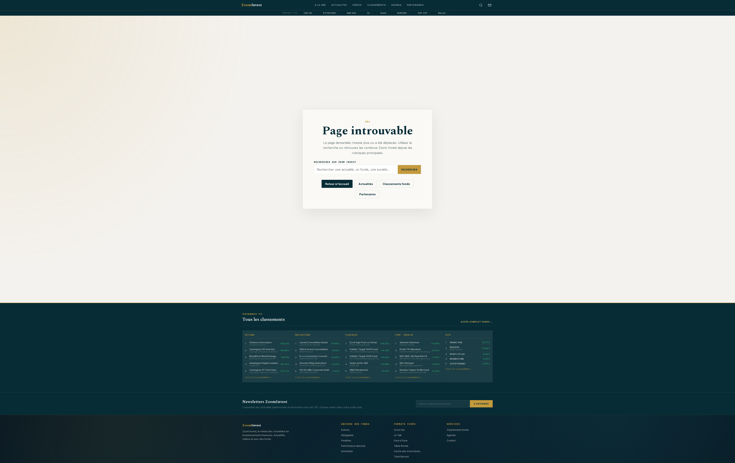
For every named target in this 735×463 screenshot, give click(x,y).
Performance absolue (353, 446)
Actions (345, 430)
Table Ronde (401, 446)
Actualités (339, 5)
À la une (320, 5)
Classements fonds (396, 184)
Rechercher (409, 169)
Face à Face (401, 440)
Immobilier (347, 451)
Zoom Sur (399, 430)
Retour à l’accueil (337, 184)
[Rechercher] (481, 5)
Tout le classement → (259, 377)
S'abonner (481, 403)
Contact (451, 440)
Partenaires (415, 5)
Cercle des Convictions (407, 451)
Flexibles (346, 440)
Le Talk (398, 435)
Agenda (396, 5)
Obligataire (347, 435)
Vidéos (357, 5)
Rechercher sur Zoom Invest (335, 162)
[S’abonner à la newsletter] (489, 5)
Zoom (251, 5)
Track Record (401, 456)
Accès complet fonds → (477, 322)
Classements (376, 5)
